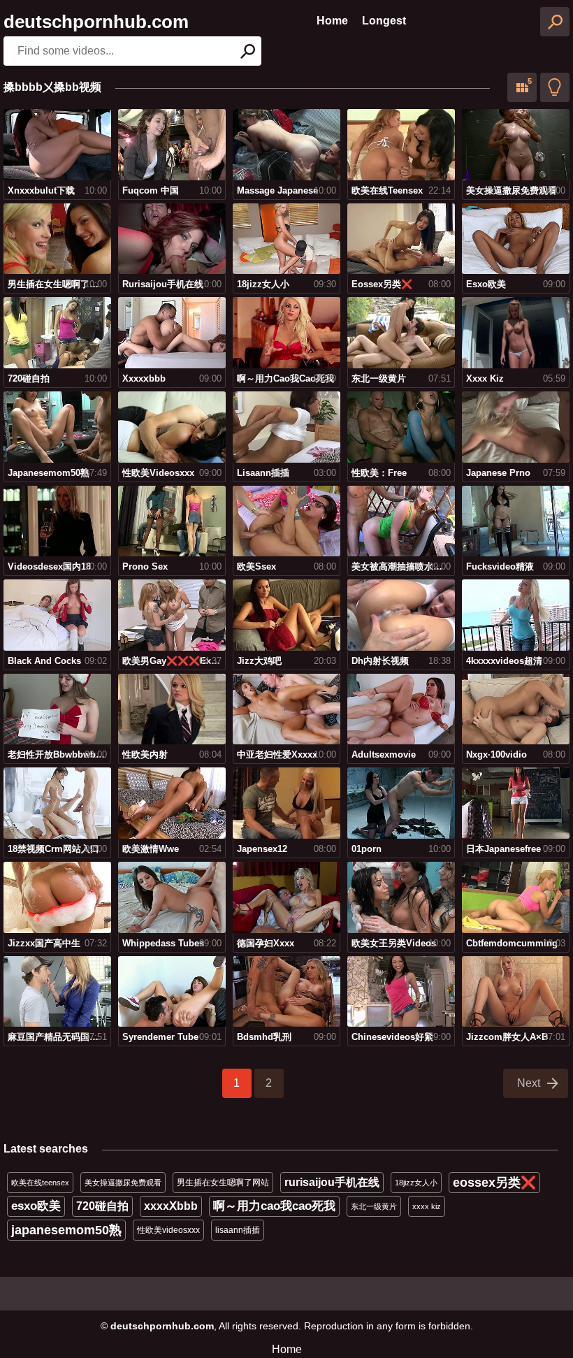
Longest (384, 21)
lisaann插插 (237, 1230)
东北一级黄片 (374, 1206)
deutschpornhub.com (96, 21)
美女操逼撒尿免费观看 (123, 1182)
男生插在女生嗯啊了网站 (223, 1182)
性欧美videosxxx (168, 1230)
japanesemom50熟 (66, 1230)
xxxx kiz (426, 1206)
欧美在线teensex (40, 1182)
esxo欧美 (36, 1206)
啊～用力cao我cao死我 (274, 1206)
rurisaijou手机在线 (331, 1182)
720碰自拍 (102, 1206)
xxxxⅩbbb (171, 1206)
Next (528, 1083)
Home (332, 21)
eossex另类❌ (494, 1183)
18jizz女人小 (416, 1182)
